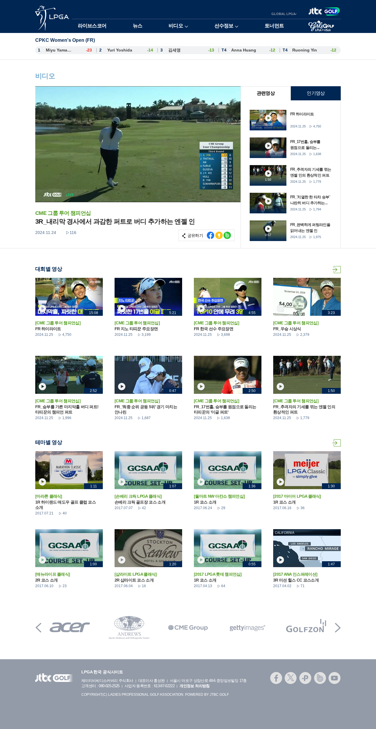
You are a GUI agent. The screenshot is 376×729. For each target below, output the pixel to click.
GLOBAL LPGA (283, 14)
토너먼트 (274, 26)
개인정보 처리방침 (194, 686)
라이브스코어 (92, 26)
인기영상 (316, 93)
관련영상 (266, 93)
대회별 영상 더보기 (337, 269)
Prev (38, 627)
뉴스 (137, 26)
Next (338, 627)
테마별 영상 (337, 442)
